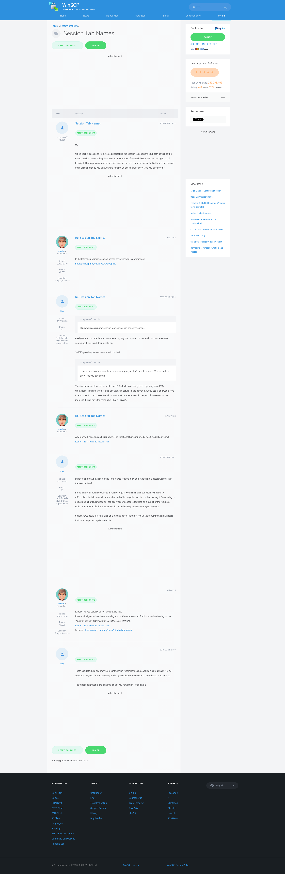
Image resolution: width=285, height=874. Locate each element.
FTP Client (57, 803)
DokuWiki (133, 808)
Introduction (112, 15)
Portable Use (58, 843)
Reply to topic (67, 45)
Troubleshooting (98, 803)
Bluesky (171, 808)
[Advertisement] (115, 81)
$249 (215, 44)
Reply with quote (86, 133)
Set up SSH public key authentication (206, 242)
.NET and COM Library (63, 833)
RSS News (173, 818)
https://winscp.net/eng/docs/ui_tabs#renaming (108, 630)
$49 (203, 44)
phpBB (132, 813)
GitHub (132, 792)
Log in (96, 45)
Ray (62, 311)
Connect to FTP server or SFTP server (206, 229)
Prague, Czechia (62, 280)
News (86, 15)
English (219, 785)
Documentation (193, 15)
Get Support (96, 792)
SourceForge (135, 797)
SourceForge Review (199, 97)
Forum (221, 15)
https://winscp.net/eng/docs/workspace (95, 263)
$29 (198, 44)
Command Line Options (63, 838)
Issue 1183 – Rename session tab (92, 441)
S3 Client (56, 818)
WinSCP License (131, 865)
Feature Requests (69, 25)
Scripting (56, 828)
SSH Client (57, 813)
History (93, 813)
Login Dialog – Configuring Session (205, 191)
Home (63, 15)
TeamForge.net (136, 803)
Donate (208, 37)
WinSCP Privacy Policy (178, 865)
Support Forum (98, 808)
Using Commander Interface (202, 197)
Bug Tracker (96, 818)
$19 (192, 44)
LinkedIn (172, 813)
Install (166, 15)
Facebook (173, 792)
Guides (55, 797)
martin (61, 251)
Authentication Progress (200, 213)
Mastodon (173, 803)
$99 (209, 44)
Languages (57, 823)
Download (140, 15)
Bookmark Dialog (197, 235)
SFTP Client (57, 808)
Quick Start (57, 792)
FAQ (92, 797)
